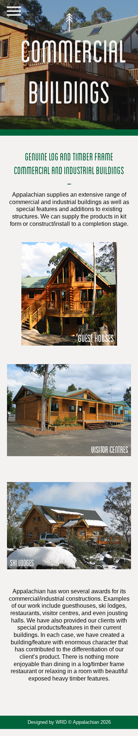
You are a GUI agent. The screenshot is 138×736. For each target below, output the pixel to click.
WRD (61, 722)
